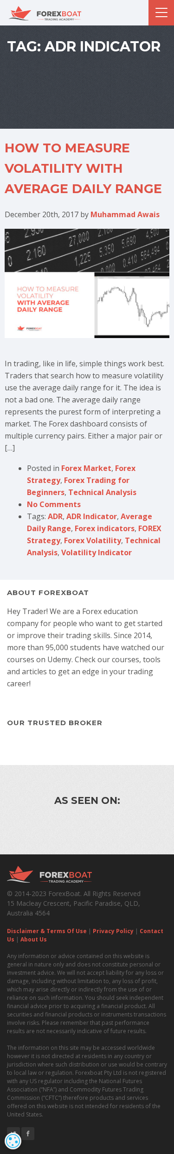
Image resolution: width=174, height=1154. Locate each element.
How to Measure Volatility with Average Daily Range (83, 168)
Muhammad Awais (125, 214)
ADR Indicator (91, 516)
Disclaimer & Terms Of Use (47, 931)
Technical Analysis (102, 492)
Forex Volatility (92, 540)
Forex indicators (105, 528)
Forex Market (86, 468)
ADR (55, 516)
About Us (33, 939)
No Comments (54, 504)
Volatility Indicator (96, 552)
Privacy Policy (113, 931)
